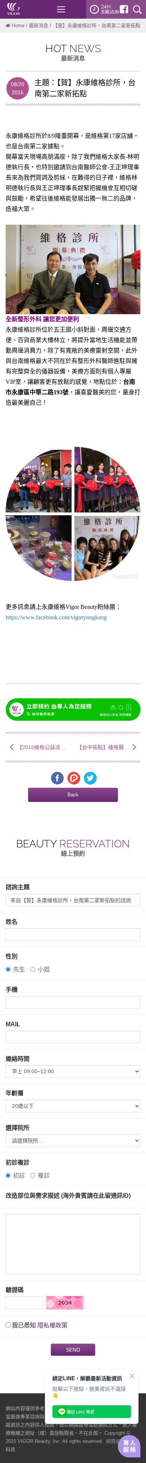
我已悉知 (24, 1325)
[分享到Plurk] (73, 777)
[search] (137, 9)
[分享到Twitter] (90, 777)
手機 (12, 989)
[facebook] (124, 9)
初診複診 (18, 1162)
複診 (44, 1175)
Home (18, 25)
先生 (19, 969)
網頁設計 (115, 1441)
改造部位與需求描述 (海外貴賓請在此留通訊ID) (68, 1195)
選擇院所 (18, 1128)
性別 (12, 956)
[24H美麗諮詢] (104, 9)
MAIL (13, 1024)
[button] (73, 795)
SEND (73, 1350)
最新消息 (38, 25)
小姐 (44, 969)
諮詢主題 (18, 887)
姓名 (12, 922)
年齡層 (15, 1093)
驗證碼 (15, 1290)
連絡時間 (18, 1059)
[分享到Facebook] (57, 777)
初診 (19, 1175)
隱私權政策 (52, 1325)
